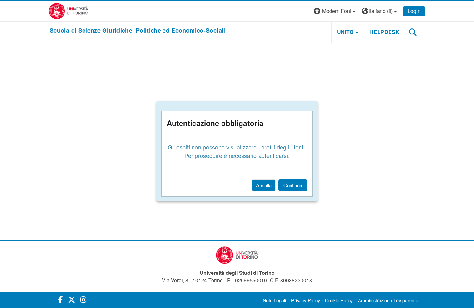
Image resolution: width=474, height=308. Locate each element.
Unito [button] (345, 31)
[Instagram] (83, 299)
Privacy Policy (305, 300)
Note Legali (274, 300)
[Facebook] (60, 299)
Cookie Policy (339, 300)
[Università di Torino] (68, 10)
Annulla (264, 185)
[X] (71, 299)
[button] (335, 11)
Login (414, 10)
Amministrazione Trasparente (388, 300)
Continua (292, 185)
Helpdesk (385, 31)
